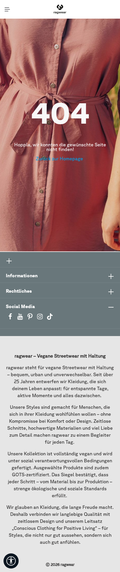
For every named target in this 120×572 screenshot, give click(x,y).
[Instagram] (40, 318)
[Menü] (7, 9)
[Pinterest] (30, 318)
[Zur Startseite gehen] (60, 9)
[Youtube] (20, 318)
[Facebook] (11, 318)
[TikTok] (50, 318)
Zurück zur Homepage (60, 158)
